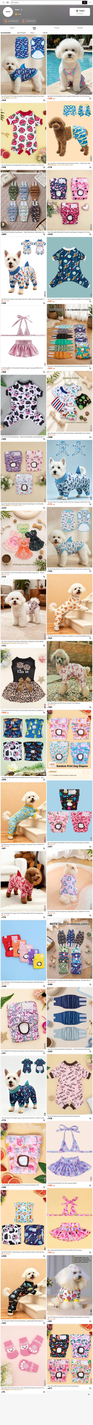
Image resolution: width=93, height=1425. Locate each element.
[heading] (41, 9)
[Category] (8, 2)
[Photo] (6, 21)
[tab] (12, 27)
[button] (3, 2)
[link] (8, 12)
